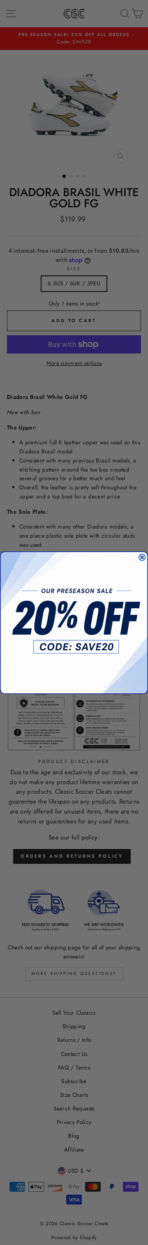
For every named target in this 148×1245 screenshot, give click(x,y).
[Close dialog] (142, 557)
